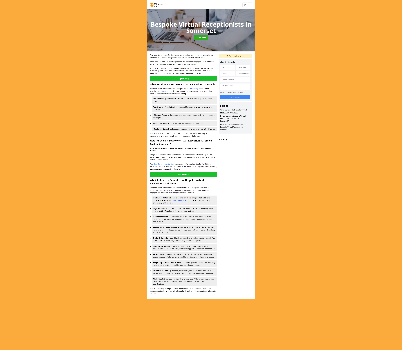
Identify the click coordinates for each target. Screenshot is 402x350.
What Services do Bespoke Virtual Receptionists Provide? (233, 111)
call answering (192, 88)
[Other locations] (244, 5)
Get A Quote (183, 174)
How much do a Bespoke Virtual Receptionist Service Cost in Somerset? (233, 118)
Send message (235, 97)
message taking (165, 91)
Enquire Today (183, 78)
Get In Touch (201, 37)
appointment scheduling (181, 200)
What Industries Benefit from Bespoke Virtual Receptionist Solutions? (231, 127)
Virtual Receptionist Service (163, 164)
